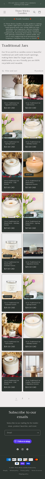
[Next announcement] (40, 3)
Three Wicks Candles (21, 467)
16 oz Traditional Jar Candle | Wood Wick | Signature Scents (33, 382)
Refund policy (14, 470)
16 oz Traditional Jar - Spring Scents (33, 303)
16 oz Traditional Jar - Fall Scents (11, 342)
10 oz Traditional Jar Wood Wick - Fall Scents (11, 182)
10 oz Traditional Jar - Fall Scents (33, 104)
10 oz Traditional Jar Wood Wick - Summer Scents (11, 264)
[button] (4, 12)
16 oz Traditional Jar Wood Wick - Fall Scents (11, 382)
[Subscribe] (37, 432)
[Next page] (28, 398)
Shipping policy (23, 474)
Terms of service (37, 470)
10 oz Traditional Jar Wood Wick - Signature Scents (33, 182)
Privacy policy (25, 470)
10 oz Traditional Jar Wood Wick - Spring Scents (33, 223)
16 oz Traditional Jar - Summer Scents (11, 303)
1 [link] (16, 399)
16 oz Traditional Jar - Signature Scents (33, 263)
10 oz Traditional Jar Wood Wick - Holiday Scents (11, 223)
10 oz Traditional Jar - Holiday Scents (33, 143)
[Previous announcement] (4, 3)
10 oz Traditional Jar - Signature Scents (11, 104)
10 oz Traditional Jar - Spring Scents (11, 143)
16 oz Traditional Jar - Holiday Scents (33, 342)
